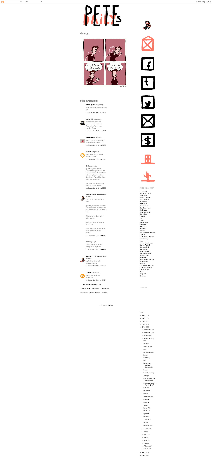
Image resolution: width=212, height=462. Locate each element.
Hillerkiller (143, 228)
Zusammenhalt (148, 396)
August (146, 429)
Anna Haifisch (144, 200)
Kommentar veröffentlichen (92, 284)
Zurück (145, 422)
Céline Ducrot (144, 206)
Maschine (146, 391)
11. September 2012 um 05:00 (96, 188)
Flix (141, 218)
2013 (144, 324)
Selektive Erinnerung (147, 259)
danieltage (143, 210)
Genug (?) (146, 402)
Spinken (142, 263)
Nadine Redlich (145, 245)
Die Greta (143, 224)
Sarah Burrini (144, 255)
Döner (145, 370)
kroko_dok (89, 119)
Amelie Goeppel (145, 198)
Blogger (110, 305)
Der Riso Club (144, 247)
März (145, 443)
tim (87, 166)
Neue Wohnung (148, 373)
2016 (144, 315)
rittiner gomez (90, 105)
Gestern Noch (144, 222)
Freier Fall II (147, 408)
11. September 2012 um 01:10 (96, 159)
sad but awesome (146, 253)
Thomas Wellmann (146, 268)
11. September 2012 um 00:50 (96, 145)
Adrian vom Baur (145, 193)
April (145, 440)
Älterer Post (105, 289)
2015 (144, 318)
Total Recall (147, 419)
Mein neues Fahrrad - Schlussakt (147, 365)
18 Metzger (143, 191)
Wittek (142, 272)
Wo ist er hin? (147, 346)
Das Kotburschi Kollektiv (148, 233)
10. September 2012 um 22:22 (96, 112)
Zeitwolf (88, 152)
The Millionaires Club (147, 266)
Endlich (145, 394)
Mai (145, 437)
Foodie (142, 220)
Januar (146, 449)
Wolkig (145, 405)
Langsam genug (148, 352)
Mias (141, 241)
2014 (144, 321)
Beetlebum (143, 202)
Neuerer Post (85, 289)
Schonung (146, 358)
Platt (144, 340)
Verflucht (146, 343)
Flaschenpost (147, 425)
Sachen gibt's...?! (145, 251)
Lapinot (142, 235)
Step (144, 349)
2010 (144, 455)
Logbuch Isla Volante (147, 237)
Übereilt (146, 399)
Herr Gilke (89, 137)
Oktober (146, 335)
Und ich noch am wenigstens (149, 379)
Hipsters (142, 231)
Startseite (95, 289)
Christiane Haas (145, 208)
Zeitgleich (143, 274)
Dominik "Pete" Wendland (95, 195)
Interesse (146, 416)
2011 (144, 452)
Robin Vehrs (144, 249)
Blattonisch (143, 204)
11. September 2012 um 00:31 (96, 131)
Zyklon (145, 355)
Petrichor (146, 388)
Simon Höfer (144, 261)
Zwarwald (143, 276)
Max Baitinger (144, 239)
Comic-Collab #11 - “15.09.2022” (149, 384)
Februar (146, 446)
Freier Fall (146, 411)
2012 (144, 327)
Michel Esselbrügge (146, 243)
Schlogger (143, 257)
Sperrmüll (146, 414)
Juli (145, 432)
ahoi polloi (143, 195)
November (147, 332)
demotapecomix (145, 212)
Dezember (147, 329)
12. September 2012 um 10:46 (96, 266)
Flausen (142, 216)
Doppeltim (143, 214)
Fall (144, 361)
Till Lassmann (144, 270)
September (147, 338)
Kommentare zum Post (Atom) (98, 292)
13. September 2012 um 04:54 (96, 280)
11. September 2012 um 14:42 (96, 249)
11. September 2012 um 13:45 (96, 235)
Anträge (146, 376)
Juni (145, 434)
